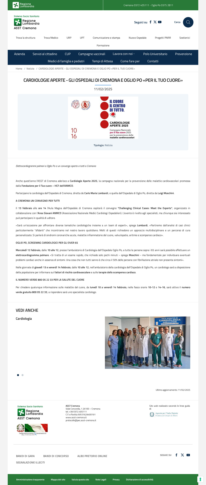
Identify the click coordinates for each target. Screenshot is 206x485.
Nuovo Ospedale (137, 38)
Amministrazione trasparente (30, 479)
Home (19, 68)
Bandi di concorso (56, 456)
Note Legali (100, 479)
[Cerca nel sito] (188, 22)
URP (69, 38)
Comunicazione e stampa (106, 38)
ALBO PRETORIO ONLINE (92, 456)
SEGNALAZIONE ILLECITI (30, 462)
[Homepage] (27, 22)
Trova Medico (51, 38)
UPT (82, 38)
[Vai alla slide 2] (22, 375)
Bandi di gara (25, 456)
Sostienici (184, 38)
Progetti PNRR (163, 38)
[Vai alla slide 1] (18, 375)
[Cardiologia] (103, 346)
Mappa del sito (58, 479)
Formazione (103, 45)
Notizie (30, 68)
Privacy (116, 479)
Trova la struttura (25, 38)
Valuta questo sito (80, 479)
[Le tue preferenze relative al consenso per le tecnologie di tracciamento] (200, 479)
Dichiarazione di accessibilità (139, 479)
